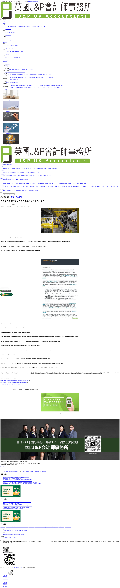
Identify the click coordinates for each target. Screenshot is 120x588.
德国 (9, 172)
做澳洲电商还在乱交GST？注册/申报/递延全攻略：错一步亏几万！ (17, 481)
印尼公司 (35, 77)
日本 (13, 172)
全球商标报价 (9, 54)
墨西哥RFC (8, 38)
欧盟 (4, 172)
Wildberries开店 (48, 87)
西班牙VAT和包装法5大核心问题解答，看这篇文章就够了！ (16, 477)
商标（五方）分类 (10, 57)
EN (37, 1)
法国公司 (8, 74)
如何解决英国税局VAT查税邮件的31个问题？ (13, 508)
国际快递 (16, 82)
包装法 (7, 69)
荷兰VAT (38, 26)
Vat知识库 (22, 190)
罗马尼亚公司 (42, 74)
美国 (11, 172)
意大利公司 (20, 74)
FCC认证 (23, 72)
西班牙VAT (16, 26)
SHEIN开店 (54, 85)
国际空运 (12, 79)
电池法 (13, 69)
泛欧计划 (2, 466)
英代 (9, 72)
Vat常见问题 (31, 190)
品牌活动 (9, 530)
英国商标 (12, 45)
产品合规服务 (3, 174)
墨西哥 (21, 172)
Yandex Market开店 (41, 87)
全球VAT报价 (8, 29)
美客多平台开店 (36, 85)
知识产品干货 (37, 190)
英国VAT (7, 26)
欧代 (7, 72)
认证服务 (8, 62)
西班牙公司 (26, 74)
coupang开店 (33, 87)
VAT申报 (52, 527)
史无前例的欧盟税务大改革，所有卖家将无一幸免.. (12, 385)
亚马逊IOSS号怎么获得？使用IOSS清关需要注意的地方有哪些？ (17, 502)
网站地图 (5, 534)
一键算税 (22, 534)
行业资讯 (8, 100)
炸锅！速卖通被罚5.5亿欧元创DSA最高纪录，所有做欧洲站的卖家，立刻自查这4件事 (22, 483)
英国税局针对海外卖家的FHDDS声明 (11, 503)
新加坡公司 (26, 77)
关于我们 (5, 190)
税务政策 (9, 537)
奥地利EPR (30, 69)
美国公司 (8, 77)
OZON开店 (59, 87)
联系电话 (5, 584)
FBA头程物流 (3, 178)
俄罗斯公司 (12, 77)
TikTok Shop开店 (61, 85)
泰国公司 (31, 77)
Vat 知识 (5, 89)
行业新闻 (19, 197)
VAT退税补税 (61, 527)
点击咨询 (5, 576)
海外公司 (8, 64)
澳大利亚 (26, 51)
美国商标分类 (17, 57)
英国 (6, 172)
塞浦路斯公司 (49, 74)
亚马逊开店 (8, 85)
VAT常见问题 (19, 537)
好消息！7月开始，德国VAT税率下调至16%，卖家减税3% (34, 471)
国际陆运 (16, 79)
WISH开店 (17, 85)
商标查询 (8, 60)
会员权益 (34, 1)
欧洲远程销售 (31, 527)
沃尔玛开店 (8, 87)
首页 (4, 22)
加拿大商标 (20, 51)
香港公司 (51, 77)
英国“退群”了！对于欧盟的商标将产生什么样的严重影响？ (14, 382)
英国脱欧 (8, 527)
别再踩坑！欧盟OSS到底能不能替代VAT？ (12, 478)
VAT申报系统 (8, 35)
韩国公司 (21, 77)
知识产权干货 (9, 144)
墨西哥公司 (46, 77)
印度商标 (16, 51)
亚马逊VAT (2, 527)
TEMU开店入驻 (48, 85)
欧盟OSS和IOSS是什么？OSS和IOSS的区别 (12, 504)
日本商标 (12, 51)
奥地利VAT (42, 26)
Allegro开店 (42, 85)
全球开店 (8, 66)
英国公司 (12, 74)
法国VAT (12, 26)
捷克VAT (30, 26)
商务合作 (14, 190)
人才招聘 (25, 530)
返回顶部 (5, 586)
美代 (11, 72)
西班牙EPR (25, 69)
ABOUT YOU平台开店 (21, 87)
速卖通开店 (22, 85)
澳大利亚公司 (40, 77)
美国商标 (8, 51)
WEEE (10, 69)
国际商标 (2, 170)
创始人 (13, 530)
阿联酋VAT (8, 32)
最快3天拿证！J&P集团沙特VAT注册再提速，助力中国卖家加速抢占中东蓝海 (20, 482)
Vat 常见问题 (8, 133)
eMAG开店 (28, 87)
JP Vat (4, 23)
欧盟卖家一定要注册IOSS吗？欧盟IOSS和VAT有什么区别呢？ (16, 507)
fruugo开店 (54, 87)
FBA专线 (8, 82)
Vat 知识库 (8, 111)
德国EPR (17, 69)
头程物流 (8, 65)
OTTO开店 (13, 87)
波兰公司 (31, 74)
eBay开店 (13, 85)
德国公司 (16, 74)
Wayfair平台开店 (28, 85)
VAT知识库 (14, 537)
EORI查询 (13, 534)
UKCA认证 (18, 72)
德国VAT (21, 26)
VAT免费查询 (8, 41)
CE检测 (14, 72)
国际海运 (8, 79)
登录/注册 (30, 1)
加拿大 (18, 172)
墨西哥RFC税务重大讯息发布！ (11, 471)
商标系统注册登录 (10, 48)
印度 (15, 172)
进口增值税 (42, 527)
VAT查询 (9, 534)
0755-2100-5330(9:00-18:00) (6, 578)
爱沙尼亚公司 (36, 74)
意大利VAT (25, 26)
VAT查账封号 (21, 527)
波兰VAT (34, 26)
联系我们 (9, 190)
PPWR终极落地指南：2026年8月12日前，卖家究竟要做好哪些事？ (17, 479)
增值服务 (5, 61)
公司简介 (5, 530)
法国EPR (21, 69)
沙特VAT (12, 32)
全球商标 (5, 42)
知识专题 (8, 122)
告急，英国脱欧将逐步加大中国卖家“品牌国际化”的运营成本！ (15, 380)
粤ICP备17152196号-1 (18, 567)
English (10, 164)
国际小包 (12, 82)
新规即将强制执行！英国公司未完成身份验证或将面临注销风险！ (17, 506)
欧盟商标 (8, 45)
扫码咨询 (5, 575)
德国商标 (16, 45)
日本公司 (17, 77)
